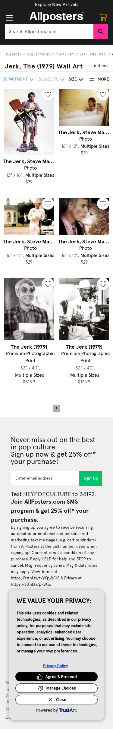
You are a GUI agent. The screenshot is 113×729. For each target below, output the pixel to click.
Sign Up (90, 478)
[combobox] (49, 31)
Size (73, 79)
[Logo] (57, 17)
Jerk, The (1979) (93, 54)
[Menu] (9, 18)
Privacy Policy (55, 665)
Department (15, 79)
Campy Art (64, 54)
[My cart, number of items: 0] (103, 17)
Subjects (13, 54)
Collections (38, 54)
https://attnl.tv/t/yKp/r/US (35, 578)
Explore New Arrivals (56, 4)
